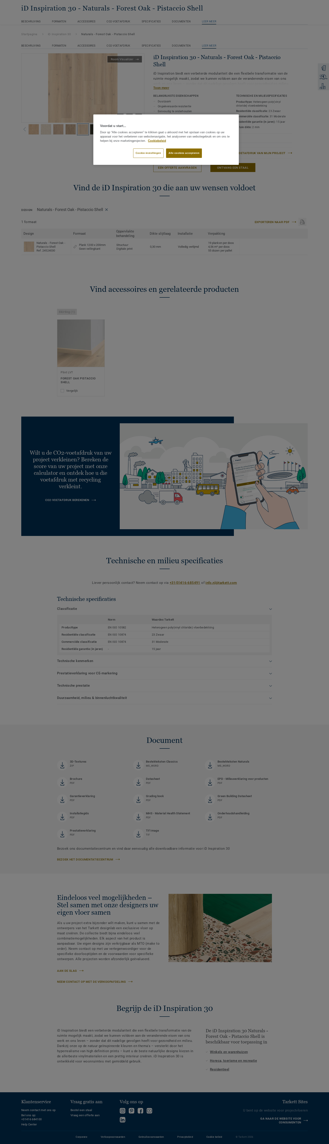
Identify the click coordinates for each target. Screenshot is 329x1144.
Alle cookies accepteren (184, 153)
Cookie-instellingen (148, 153)
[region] (166, 139)
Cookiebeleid (157, 140)
